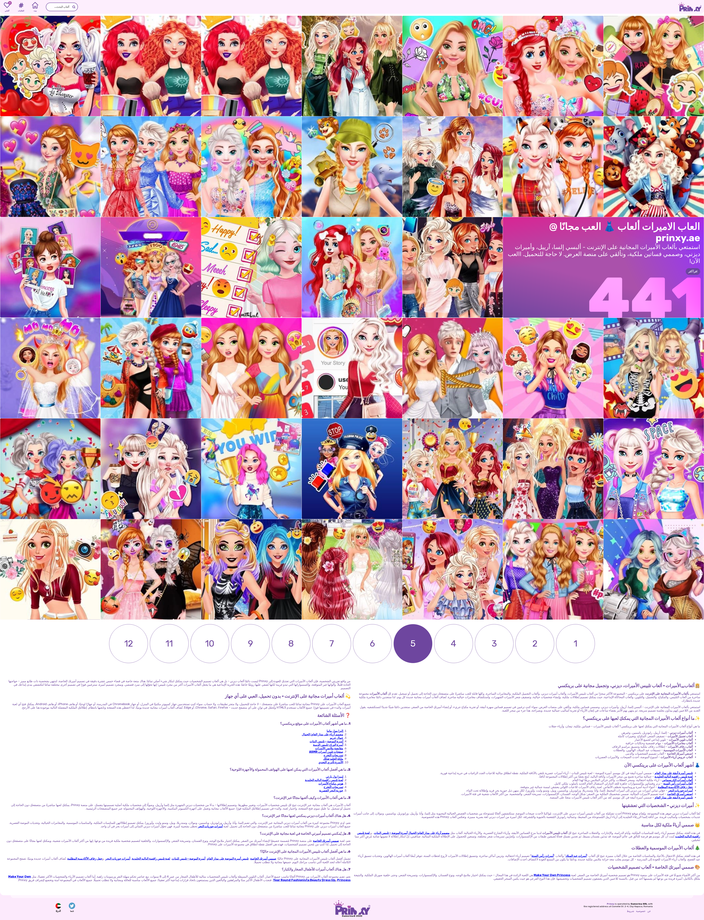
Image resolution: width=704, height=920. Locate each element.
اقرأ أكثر (692, 271)
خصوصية (641, 911)
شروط (630, 911)
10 (209, 643)
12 (128, 643)
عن (649, 911)
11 (169, 643)
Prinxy (610, 904)
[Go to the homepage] (691, 7)
